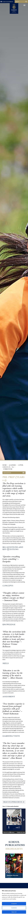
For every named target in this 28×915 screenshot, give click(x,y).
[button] (14, 802)
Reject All (14, 912)
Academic (12, 465)
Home (4, 465)
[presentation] (2, 867)
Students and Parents (7, 1)
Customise (14, 908)
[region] (14, 901)
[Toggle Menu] (24, 5)
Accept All (14, 903)
